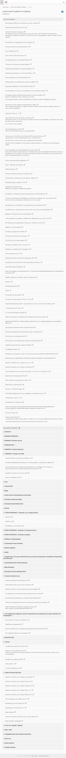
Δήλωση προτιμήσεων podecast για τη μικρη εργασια (21, 716)
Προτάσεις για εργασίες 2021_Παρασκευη (17, 249)
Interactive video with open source (15, 27)
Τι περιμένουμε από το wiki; (13, 308)
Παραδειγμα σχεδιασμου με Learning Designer (19, 69)
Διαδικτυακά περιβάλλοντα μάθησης (18, 7)
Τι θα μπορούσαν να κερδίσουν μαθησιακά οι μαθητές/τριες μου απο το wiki (27, 218)
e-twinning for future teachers (14, 543)
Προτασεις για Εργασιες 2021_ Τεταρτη (16, 245)
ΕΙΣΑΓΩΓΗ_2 (9, 521)
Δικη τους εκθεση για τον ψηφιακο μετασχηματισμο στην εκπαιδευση (25, 628)
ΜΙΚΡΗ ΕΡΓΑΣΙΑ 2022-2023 (13, 672)
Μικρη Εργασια (10, 712)
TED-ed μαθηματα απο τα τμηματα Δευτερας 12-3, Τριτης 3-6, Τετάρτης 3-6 (27, 371)
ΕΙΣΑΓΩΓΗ (8, 432)
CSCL (6, 482)
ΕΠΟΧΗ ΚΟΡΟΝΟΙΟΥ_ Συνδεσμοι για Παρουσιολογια (20, 530)
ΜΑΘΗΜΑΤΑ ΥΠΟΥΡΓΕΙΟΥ (12, 187)
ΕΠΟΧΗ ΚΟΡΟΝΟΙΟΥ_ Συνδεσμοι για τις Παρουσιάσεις (21, 512)
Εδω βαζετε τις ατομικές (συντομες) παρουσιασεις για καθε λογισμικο (25, 194)
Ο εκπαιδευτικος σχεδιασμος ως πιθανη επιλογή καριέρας (22, 598)
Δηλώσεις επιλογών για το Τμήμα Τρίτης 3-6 (18, 681)
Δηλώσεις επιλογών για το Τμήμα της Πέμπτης (19, 367)
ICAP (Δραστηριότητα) (11, 286)
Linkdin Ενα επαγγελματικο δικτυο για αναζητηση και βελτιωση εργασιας (26, 602)
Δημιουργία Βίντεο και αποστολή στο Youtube (18, 118)
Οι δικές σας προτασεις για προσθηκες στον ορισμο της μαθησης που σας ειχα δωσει (30, 198)
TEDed (7, 290)
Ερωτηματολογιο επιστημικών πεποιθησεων (18, 458)
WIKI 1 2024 (8, 730)
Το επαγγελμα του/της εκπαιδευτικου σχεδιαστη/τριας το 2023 (23, 593)
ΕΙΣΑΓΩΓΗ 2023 (9, 637)
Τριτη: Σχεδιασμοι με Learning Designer (17, 77)
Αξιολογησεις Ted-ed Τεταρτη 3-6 (15, 703)
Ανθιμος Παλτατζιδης (11, 417)
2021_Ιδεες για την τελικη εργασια (15, 240)
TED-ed (7, 642)
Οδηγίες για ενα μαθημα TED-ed (14, 650)
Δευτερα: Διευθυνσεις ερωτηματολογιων (17, 47)
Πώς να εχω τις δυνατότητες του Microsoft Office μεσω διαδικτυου (25, 136)
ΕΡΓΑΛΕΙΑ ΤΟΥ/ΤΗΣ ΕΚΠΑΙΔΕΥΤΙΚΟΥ (15, 571)
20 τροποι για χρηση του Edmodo (15, 231)
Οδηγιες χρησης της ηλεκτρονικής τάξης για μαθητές (21, 82)
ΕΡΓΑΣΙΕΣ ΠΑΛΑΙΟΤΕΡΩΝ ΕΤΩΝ (14, 504)
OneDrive (8, 282)
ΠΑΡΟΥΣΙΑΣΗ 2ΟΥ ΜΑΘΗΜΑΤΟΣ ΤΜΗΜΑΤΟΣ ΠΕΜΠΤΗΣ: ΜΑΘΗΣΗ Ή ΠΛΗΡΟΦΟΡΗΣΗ (29, 358)
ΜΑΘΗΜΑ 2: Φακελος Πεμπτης (14, 449)
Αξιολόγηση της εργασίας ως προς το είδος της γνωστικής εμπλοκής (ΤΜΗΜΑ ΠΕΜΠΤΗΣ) (31, 354)
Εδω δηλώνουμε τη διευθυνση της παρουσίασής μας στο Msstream (25, 205)
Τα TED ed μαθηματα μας (13, 668)
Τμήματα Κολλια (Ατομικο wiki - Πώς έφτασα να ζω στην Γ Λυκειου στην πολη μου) (29, 304)
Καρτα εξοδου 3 (10, 664)
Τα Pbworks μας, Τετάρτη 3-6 (14, 402)
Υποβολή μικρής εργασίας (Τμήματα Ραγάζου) (18, 345)
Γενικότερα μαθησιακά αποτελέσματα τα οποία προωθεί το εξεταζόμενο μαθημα (28, 462)
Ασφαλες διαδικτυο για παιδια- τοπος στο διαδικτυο (20, 277)
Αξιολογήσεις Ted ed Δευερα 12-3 (15, 708)
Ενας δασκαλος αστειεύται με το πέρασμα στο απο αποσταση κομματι (25, 91)
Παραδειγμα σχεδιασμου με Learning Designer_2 (19, 73)
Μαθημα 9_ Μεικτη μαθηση (13, 227)
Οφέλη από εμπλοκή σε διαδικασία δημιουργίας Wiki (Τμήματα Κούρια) (26, 317)
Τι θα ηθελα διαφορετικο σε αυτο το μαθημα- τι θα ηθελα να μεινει (25, 393)
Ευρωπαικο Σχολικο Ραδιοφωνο (14, 267)
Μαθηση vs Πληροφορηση (13, 539)
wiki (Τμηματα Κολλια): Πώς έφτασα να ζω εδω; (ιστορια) (21, 23)
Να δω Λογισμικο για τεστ (13, 253)
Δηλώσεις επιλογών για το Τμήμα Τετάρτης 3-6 (19, 686)
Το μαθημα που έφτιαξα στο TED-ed (16, 646)
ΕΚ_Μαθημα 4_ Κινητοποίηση (14, 526)
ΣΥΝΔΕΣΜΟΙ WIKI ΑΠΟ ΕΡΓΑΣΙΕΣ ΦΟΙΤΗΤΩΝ (18, 734)
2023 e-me (8, 738)
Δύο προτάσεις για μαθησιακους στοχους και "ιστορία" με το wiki (24, 223)
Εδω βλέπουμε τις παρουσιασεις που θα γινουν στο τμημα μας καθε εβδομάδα (28, 209)
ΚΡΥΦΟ (7, 508)
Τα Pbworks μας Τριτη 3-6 (13, 398)
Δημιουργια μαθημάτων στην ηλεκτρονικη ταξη (19, 86)
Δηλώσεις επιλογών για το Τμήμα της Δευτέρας (19, 677)
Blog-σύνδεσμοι (9, 567)
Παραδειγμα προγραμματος (13, 624)
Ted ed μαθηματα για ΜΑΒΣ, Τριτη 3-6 (16, 699)
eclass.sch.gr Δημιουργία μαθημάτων (16, 160)
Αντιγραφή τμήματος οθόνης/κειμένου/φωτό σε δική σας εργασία (24, 95)
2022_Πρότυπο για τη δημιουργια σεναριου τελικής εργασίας (23, 340)
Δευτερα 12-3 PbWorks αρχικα (14, 389)
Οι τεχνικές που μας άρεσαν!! (14, 295)
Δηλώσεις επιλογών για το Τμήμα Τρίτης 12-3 (18, 362)
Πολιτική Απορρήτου (44, 756)
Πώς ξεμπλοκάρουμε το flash (13, 129)
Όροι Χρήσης (34, 756)
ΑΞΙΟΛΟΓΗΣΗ (9, 486)
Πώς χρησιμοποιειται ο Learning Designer (17, 60)
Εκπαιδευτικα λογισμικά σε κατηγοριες (16, 236)
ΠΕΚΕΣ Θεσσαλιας (10, 169)
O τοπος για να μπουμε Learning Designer (17, 64)
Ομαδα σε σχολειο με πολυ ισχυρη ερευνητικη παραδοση (22, 589)
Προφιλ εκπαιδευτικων (12, 576)
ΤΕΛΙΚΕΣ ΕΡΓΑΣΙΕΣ (10, 747)
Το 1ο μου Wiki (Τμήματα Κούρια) (15, 312)
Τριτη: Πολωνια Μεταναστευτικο (15, 55)
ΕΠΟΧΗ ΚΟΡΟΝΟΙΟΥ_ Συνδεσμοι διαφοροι (17, 534)
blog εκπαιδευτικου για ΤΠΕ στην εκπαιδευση (18, 585)
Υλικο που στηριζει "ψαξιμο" (14, 725)
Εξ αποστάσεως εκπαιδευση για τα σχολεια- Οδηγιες (20, 178)
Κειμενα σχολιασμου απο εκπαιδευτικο (16, 580)
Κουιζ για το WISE (10, 413)
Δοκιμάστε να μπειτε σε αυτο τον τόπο (16, 473)
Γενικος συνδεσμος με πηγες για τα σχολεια (18, 173)
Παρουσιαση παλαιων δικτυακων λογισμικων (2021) (20, 258)
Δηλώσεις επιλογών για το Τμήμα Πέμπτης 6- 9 (19, 694)
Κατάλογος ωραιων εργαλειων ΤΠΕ (15, 182)
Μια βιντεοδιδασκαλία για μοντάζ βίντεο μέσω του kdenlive (23, 332)
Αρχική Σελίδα (6, 7)
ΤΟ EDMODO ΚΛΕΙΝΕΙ (11, 349)
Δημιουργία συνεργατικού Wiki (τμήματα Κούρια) (19, 327)
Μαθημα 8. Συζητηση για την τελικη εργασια (18, 214)
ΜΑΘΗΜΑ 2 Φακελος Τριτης (13, 440)
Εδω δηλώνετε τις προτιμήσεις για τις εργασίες (19, 42)
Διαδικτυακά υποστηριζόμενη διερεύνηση (18, 495)
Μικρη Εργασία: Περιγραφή (13, 721)
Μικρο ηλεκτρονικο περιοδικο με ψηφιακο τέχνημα (20, 607)
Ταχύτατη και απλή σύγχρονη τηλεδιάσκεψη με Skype (21, 105)
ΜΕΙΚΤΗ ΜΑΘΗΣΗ (10, 548)
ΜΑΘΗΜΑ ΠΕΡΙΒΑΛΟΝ (11, 436)
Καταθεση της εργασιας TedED (14, 659)
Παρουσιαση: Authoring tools (14, 384)
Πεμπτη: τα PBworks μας (12, 477)
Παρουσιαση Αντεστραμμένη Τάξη (15, 376)
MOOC (7, 552)
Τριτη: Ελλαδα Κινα (11, 51)
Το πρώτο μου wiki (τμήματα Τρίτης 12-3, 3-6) (18, 299)
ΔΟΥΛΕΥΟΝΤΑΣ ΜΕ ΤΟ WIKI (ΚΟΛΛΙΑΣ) (16, 563)
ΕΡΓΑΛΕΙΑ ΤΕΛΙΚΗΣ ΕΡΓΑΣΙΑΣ (13, 499)
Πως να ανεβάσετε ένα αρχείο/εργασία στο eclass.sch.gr (21, 150)
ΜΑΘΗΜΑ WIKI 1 (10, 445)
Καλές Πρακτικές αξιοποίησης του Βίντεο (17, 380)
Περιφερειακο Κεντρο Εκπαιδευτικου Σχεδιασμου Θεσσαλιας (23, 262)
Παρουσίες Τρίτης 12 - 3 (12, 113)
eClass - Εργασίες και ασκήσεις (14, 165)
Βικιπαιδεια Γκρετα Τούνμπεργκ (14, 32)
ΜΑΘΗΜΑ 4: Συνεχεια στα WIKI (14, 454)
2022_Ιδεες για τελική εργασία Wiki (15, 336)
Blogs (6, 490)
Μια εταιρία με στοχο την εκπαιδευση (16, 620)
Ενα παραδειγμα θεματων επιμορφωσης (17, 633)
